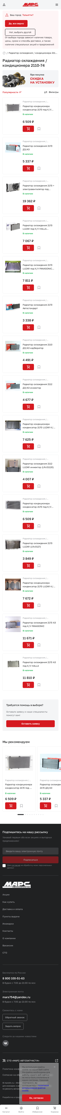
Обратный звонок (15, 1017)
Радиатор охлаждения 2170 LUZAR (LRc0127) (37, 545)
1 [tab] (21, 814)
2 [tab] (25, 814)
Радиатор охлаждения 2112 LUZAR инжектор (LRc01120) (38, 465)
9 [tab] (40, 814)
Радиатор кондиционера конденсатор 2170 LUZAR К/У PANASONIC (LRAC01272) (39, 584)
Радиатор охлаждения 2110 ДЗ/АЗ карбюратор (37, 346)
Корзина (54, 1112)
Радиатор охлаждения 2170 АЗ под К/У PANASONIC (39, 624)
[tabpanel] (19, 779)
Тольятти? (27, 15)
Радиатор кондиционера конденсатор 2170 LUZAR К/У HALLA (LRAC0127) (39, 426)
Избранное (37, 1112)
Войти (21, 1112)
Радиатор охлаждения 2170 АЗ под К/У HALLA (39, 664)
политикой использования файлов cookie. (35, 1088)
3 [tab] (27, 814)
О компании (9, 938)
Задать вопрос (13, 1026)
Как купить (9, 902)
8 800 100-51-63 (14, 978)
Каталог (6, 1112)
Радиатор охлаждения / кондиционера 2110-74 (34, 101)
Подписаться (30, 859)
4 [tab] (29, 814)
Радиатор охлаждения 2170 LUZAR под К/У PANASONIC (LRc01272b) (37, 267)
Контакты (8, 931)
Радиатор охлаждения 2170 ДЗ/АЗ (37, 148)
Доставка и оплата (13, 909)
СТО (5, 952)
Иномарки (8, 923)
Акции (6, 894)
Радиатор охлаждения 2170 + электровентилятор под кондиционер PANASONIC (38, 187)
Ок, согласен (36, 1098)
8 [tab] (38, 814)
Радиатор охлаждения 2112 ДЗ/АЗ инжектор (37, 386)
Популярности (10, 92)
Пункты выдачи (11, 916)
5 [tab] (32, 814)
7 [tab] (36, 814)
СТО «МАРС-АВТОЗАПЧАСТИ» (23, 1060)
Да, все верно (16, 23)
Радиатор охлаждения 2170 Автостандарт (37, 306)
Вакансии (8, 945)
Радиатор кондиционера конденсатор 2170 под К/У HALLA (37, 505)
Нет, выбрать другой (20, 32)
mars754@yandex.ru (16, 997)
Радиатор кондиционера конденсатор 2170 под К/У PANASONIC (37, 108)
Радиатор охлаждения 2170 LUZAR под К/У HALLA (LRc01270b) (37, 227)
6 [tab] (34, 814)
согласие (16, 865)
